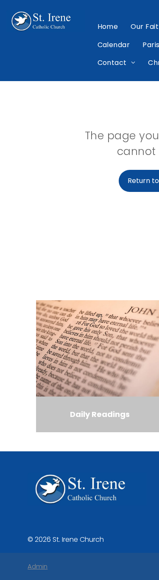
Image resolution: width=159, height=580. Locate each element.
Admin (37, 566)
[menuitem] (108, 27)
